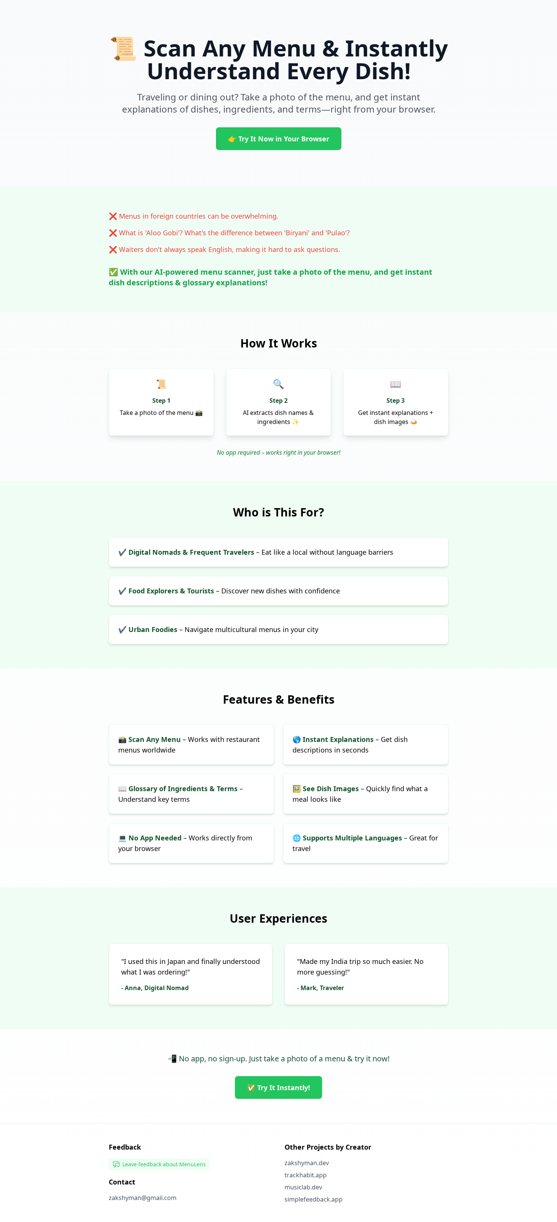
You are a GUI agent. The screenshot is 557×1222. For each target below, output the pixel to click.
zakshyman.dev (307, 1163)
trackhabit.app (306, 1175)
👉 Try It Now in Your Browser (278, 138)
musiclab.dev (303, 1187)
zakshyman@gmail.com (143, 1198)
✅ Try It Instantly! (278, 1087)
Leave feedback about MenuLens (164, 1164)
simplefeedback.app (314, 1199)
